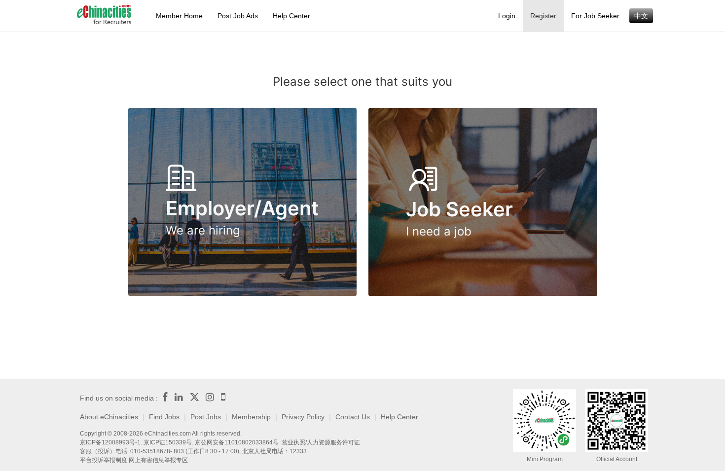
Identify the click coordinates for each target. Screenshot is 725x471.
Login (506, 16)
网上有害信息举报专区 (158, 460)
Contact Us (352, 417)
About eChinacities (109, 417)
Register (543, 16)
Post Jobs (205, 417)
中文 (641, 16)
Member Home (179, 16)
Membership (251, 417)
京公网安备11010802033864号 (237, 442)
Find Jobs (164, 417)
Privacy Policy (303, 417)
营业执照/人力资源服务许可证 (321, 442)
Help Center (291, 16)
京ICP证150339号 (168, 442)
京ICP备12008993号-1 (110, 442)
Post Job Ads (238, 16)
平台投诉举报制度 (103, 460)
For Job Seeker (595, 16)
